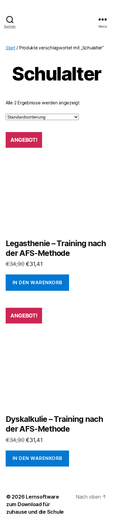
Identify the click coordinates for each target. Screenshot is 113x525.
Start (10, 47)
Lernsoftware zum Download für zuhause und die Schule (35, 504)
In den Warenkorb (37, 282)
